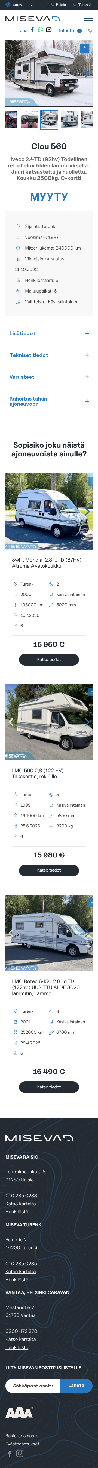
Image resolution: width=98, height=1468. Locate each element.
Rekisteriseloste (21, 1435)
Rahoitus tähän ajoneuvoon (28, 401)
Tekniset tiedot (29, 355)
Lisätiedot (22, 333)
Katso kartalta (20, 1204)
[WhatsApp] (41, 30)
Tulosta (66, 30)
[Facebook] (32, 30)
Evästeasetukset (22, 1444)
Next (87, 73)
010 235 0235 (21, 1264)
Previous (11, 73)
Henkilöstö (16, 1212)
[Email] (49, 30)
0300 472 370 (21, 1331)
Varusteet (22, 377)
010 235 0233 (21, 1196)
